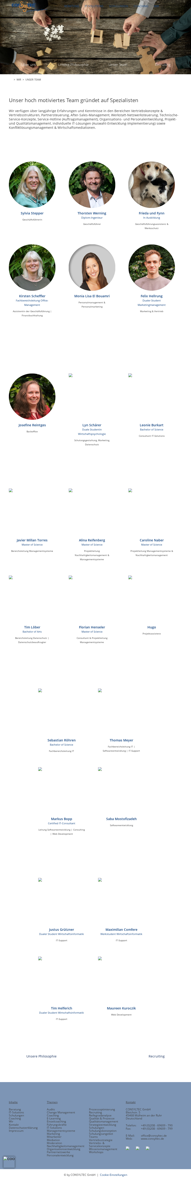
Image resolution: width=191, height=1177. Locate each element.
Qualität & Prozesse (102, 1118)
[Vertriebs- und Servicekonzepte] (126, 251)
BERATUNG (71, 6)
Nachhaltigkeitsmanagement (65, 1146)
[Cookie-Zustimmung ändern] (9, 1162)
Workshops (96, 1152)
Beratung (15, 1109)
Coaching (15, 1118)
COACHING (141, 6)
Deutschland (134, 1118)
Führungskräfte (57, 1125)
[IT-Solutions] (80, 251)
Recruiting (163, 64)
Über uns (28, 64)
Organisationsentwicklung (63, 1149)
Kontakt (14, 1125)
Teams (93, 1137)
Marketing (53, 1134)
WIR (156, 6)
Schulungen (16, 1115)
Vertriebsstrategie (101, 1140)
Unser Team (118, 64)
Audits (51, 1109)
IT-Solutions (16, 1112)
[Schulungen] (95, 251)
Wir (11, 1121)
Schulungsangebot (101, 1134)
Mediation (53, 1140)
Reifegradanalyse (100, 1115)
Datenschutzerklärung (23, 1128)
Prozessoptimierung (102, 1109)
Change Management (61, 1112)
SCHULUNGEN (118, 6)
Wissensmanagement (103, 1149)
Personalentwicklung (60, 1155)
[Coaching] (111, 251)
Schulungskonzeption (102, 1131)
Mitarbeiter (54, 1137)
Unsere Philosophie (73, 64)
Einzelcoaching (56, 1121)
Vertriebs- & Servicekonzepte (99, 1144)
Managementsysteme (61, 1131)
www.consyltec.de (152, 1139)
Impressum (16, 1131)
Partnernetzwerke (58, 1152)
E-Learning (54, 1118)
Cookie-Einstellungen (113, 1175)
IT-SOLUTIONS (94, 6)
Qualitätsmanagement (103, 1121)
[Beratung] (64, 251)
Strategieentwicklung (102, 1125)
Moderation (54, 1143)
